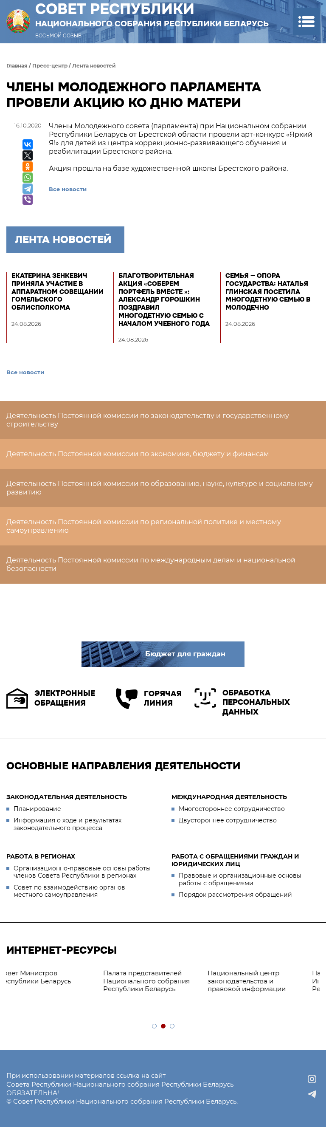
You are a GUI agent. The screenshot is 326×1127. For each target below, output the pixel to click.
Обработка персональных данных (256, 702)
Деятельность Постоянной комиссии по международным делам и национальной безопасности (150, 564)
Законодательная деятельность (66, 797)
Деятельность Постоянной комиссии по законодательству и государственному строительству (147, 420)
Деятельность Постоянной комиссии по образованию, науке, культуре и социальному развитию (159, 488)
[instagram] (312, 1079)
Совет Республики (152, 14)
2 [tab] (163, 1026)
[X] (27, 155)
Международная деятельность (229, 797)
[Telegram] (27, 189)
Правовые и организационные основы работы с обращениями (240, 879)
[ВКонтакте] (27, 144)
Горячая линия (163, 698)
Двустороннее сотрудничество (228, 820)
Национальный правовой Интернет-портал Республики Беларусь (193, 981)
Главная (17, 65)
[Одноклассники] (27, 166)
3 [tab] (172, 1026)
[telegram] (312, 1094)
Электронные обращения (64, 698)
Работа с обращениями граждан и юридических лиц (235, 860)
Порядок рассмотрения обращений (235, 894)
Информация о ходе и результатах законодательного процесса (67, 824)
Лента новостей (94, 65)
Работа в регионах (40, 856)
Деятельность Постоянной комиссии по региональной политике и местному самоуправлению (143, 526)
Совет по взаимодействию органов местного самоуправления (69, 891)
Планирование (37, 809)
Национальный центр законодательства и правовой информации (86, 981)
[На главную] (18, 21)
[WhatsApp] (27, 177)
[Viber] (27, 200)
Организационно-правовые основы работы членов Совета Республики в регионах (82, 872)
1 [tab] (154, 1026)
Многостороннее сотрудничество (232, 809)
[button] (306, 21)
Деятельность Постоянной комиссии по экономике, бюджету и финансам (137, 454)
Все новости (68, 189)
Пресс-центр (49, 65)
